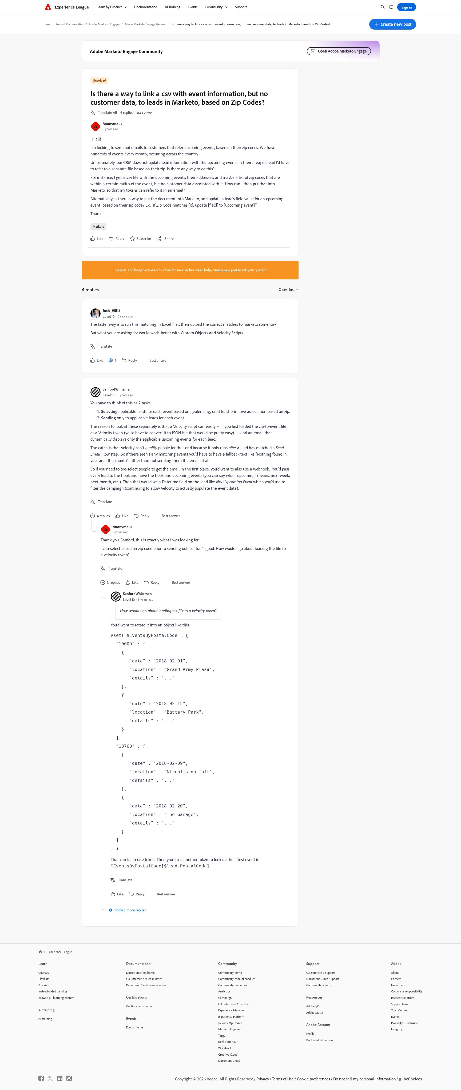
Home (46, 24)
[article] (189, 336)
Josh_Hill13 (111, 310)
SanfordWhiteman (117, 389)
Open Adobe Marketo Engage (342, 51)
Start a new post (225, 270)
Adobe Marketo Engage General (145, 24)
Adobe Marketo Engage (104, 24)
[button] (392, 24)
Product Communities (69, 24)
